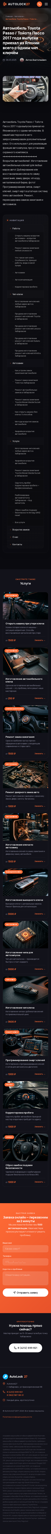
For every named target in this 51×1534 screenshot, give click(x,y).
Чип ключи (19, 16)
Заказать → (40, 640)
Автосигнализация (23, 279)
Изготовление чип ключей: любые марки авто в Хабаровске (27, 304)
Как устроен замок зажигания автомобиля (25, 371)
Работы (16, 228)
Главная (9, 16)
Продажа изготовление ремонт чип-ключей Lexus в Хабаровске (28, 328)
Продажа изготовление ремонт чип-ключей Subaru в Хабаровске (27, 341)
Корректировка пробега (26, 287)
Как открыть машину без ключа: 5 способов (26, 413)
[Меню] (46, 4)
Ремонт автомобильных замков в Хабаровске (26, 391)
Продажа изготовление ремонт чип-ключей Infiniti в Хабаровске (28, 353)
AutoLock (18, 1376)
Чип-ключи (18, 294)
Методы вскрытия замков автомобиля (26, 422)
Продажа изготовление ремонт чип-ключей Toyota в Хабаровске (27, 316)
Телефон (7, 1256)
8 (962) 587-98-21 (15, 1395)
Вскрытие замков (21, 529)
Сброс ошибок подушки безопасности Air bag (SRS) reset (27, 512)
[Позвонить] (39, 4)
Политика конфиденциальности (17, 1417)
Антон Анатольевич (36, 60)
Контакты (17, 544)
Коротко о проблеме (12, 1269)
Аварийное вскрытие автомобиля (24, 432)
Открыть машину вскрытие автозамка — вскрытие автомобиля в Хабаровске (27, 238)
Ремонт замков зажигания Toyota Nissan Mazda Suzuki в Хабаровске (27, 402)
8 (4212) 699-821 (27, 1347)
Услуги (16, 441)
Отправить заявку (27, 1292)
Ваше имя (7, 1243)
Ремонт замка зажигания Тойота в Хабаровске (26, 381)
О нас (15, 537)
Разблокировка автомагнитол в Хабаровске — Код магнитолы (23, 499)
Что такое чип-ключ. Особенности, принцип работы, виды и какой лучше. (26, 261)
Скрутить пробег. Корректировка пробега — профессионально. (27, 485)
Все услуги (20, 522)
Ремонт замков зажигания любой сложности (27, 249)
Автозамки (20, 272)
